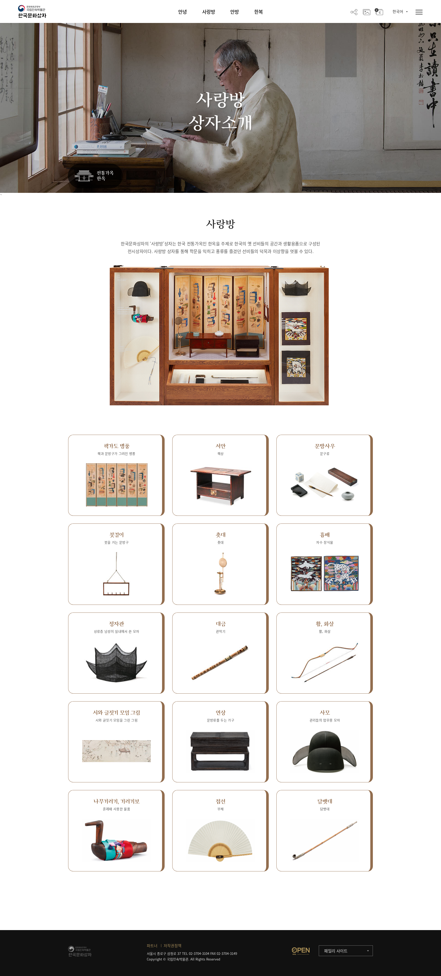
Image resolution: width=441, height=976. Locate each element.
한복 (258, 11)
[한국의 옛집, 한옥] (95, 176)
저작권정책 (172, 945)
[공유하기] (354, 11)
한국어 (398, 11)
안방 (234, 11)
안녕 (182, 11)
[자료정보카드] (379, 11)
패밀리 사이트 (336, 951)
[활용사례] (366, 11)
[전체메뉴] (419, 12)
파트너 (152, 945)
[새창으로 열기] (301, 951)
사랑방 (208, 11)
